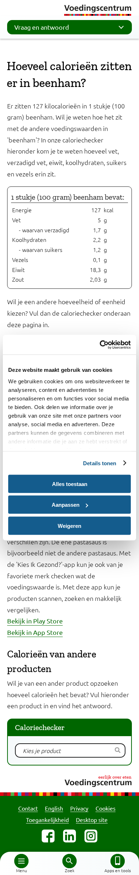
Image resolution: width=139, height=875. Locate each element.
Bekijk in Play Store (35, 620)
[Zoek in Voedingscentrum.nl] (69, 861)
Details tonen (99, 463)
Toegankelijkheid (47, 819)
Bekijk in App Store (35, 632)
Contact (28, 808)
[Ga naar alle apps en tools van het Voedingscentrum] (117, 861)
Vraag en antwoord (41, 27)
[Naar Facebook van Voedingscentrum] (48, 836)
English (54, 808)
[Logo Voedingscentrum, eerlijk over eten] (69, 780)
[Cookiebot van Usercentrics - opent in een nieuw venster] (100, 344)
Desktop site (92, 819)
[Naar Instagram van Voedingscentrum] (90, 836)
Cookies (105, 808)
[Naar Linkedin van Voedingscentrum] (69, 836)
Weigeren (69, 525)
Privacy (79, 808)
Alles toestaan (69, 484)
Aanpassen (65, 505)
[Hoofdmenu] (21, 861)
